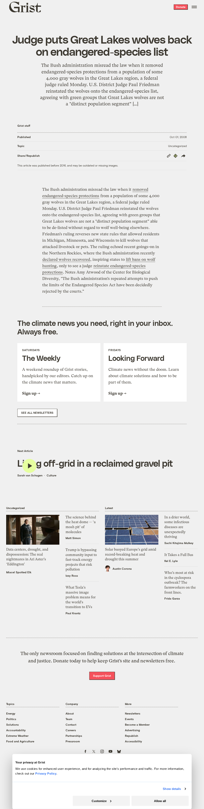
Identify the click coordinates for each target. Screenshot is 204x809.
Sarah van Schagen (29, 475)
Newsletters (132, 713)
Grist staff (23, 125)
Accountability (16, 730)
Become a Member (137, 724)
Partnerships (74, 735)
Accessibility (133, 741)
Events (129, 719)
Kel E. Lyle (171, 561)
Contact (71, 724)
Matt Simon (73, 538)
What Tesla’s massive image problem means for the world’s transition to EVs (81, 597)
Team (69, 719)
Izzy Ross (72, 575)
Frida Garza (172, 598)
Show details (172, 789)
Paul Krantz (73, 613)
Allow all (160, 800)
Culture (51, 475)
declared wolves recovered (66, 259)
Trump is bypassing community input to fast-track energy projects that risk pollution (81, 559)
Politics (11, 719)
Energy (10, 713)
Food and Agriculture (20, 741)
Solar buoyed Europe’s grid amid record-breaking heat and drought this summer (130, 554)
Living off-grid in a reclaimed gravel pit (95, 463)
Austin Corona (122, 568)
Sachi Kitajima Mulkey (178, 543)
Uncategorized (177, 146)
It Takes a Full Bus (178, 555)
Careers (71, 730)
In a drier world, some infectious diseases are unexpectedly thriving (177, 527)
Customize (99, 800)
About (70, 713)
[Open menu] (194, 7)
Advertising (132, 730)
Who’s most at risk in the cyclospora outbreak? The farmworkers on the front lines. (180, 582)
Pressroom (73, 741)
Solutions (12, 724)
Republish (131, 735)
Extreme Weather (17, 735)
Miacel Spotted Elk (18, 572)
